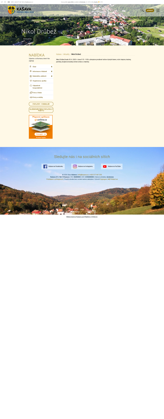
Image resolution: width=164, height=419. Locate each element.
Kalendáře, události (39, 76)
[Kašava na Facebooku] (1, 2)
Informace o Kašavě (40, 71)
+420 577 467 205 (96, 175)
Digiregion (103, 179)
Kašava (58, 54)
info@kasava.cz (83, 175)
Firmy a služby (38, 97)
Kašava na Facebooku (55, 166)
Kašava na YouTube (114, 166)
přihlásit (150, 10)
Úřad (34, 67)
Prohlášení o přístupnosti (54, 179)
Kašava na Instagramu (85, 166)
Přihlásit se (114, 179)
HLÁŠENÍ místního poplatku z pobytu (41, 110)
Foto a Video (37, 93)
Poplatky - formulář (41, 104)
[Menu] (157, 10)
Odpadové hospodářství (37, 87)
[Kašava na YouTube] (9, 2)
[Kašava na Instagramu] (5, 2)
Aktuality (66, 54)
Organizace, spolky (39, 81)
